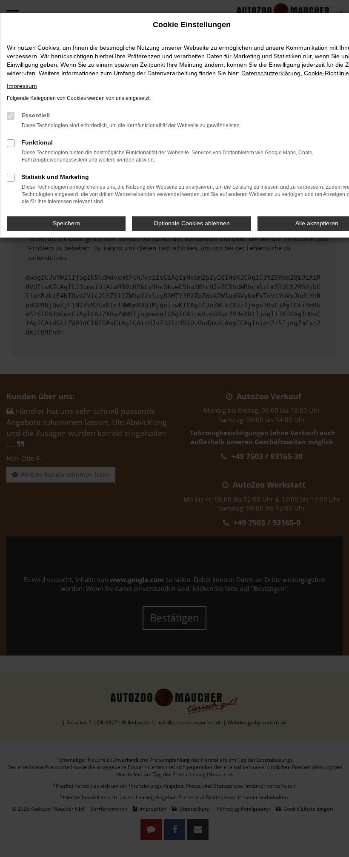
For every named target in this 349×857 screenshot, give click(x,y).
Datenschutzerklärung (270, 73)
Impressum (22, 85)
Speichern (66, 223)
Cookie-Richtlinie (326, 73)
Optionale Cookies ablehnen (192, 223)
